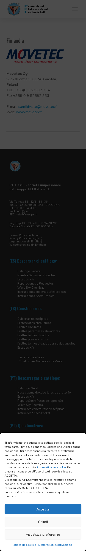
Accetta (43, 509)
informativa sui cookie (51, 467)
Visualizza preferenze (43, 534)
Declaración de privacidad (55, 545)
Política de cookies (24, 545)
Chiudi (43, 522)
